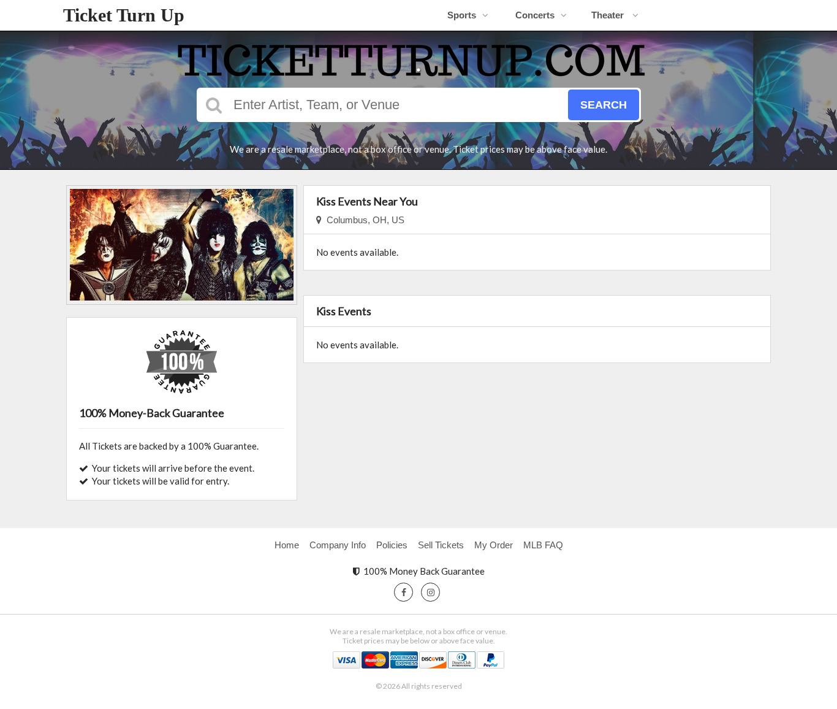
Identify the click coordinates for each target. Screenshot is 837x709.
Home (287, 545)
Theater (608, 15)
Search (603, 105)
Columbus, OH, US (363, 220)
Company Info (337, 545)
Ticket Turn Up (123, 15)
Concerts (535, 15)
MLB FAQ (543, 545)
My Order (493, 545)
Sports (461, 15)
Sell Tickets (441, 545)
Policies (391, 545)
